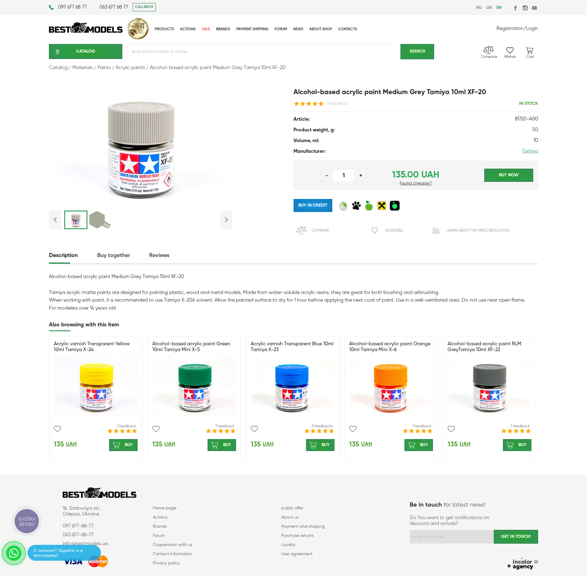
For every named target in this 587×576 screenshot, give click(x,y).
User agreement (296, 554)
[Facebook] (516, 8)
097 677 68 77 (72, 7)
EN (499, 8)
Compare (320, 231)
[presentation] (72, 256)
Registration (510, 28)
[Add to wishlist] (57, 429)
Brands (160, 526)
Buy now (509, 175)
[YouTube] (534, 8)
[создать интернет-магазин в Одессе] (523, 564)
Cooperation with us (172, 545)
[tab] (72, 256)
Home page (164, 508)
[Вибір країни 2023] (138, 38)
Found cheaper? (416, 183)
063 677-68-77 (78, 535)
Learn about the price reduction (477, 231)
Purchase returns (297, 536)
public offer (292, 508)
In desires (394, 231)
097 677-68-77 (78, 526)
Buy (129, 445)
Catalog (85, 51)
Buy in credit (312, 205)
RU (479, 8)
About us (290, 517)
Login (532, 28)
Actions (160, 517)
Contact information (172, 554)
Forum (159, 536)
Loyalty (288, 545)
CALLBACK (144, 7)
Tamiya (530, 151)
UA (489, 8)
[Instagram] (525, 8)
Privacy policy (166, 563)
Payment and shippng (303, 526)
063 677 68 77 (113, 7)
